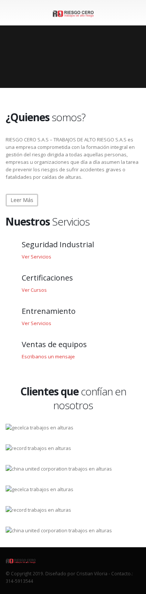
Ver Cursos (34, 290)
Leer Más (21, 199)
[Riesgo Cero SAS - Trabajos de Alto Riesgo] (73, 12)
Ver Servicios (36, 256)
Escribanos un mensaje (48, 356)
